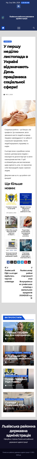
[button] (34, 28)
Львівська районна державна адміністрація (21, 18)
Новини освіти (10, 399)
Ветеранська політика (12, 376)
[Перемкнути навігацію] (19, 28)
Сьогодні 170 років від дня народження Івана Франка (18, 335)
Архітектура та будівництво (14, 352)
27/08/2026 (10, 339)
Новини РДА (7, 41)
